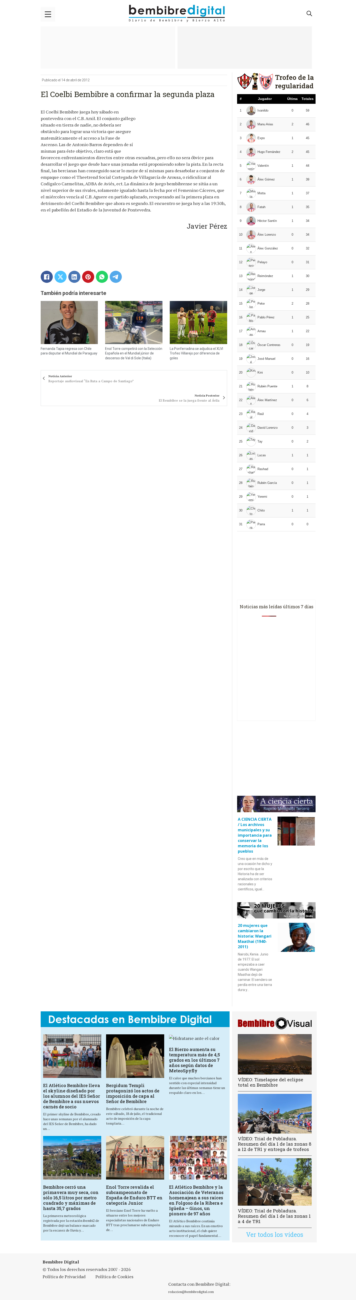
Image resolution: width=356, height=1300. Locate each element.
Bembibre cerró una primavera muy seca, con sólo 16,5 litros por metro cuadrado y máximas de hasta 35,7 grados (71, 1197)
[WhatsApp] (102, 277)
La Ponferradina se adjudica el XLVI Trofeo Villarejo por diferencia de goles (196, 353)
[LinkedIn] (74, 277)
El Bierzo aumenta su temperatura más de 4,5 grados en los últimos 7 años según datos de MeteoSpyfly (194, 1060)
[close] (48, 14)
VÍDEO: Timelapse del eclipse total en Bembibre (270, 1082)
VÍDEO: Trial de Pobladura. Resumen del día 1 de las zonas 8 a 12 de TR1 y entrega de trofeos (274, 1143)
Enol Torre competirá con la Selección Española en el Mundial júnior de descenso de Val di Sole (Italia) (133, 353)
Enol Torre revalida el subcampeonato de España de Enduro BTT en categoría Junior (134, 1195)
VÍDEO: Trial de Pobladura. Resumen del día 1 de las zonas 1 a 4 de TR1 (274, 1216)
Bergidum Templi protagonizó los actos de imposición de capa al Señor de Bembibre (132, 1093)
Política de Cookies (114, 1276)
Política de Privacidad (64, 1276)
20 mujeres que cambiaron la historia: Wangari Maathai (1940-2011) (254, 936)
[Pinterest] (88, 277)
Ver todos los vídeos (274, 1235)
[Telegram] (116, 277)
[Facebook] (47, 277)
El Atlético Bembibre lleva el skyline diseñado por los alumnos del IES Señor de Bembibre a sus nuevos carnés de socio (71, 1096)
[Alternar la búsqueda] (309, 13)
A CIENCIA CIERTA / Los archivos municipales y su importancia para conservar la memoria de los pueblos (255, 835)
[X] (60, 277)
